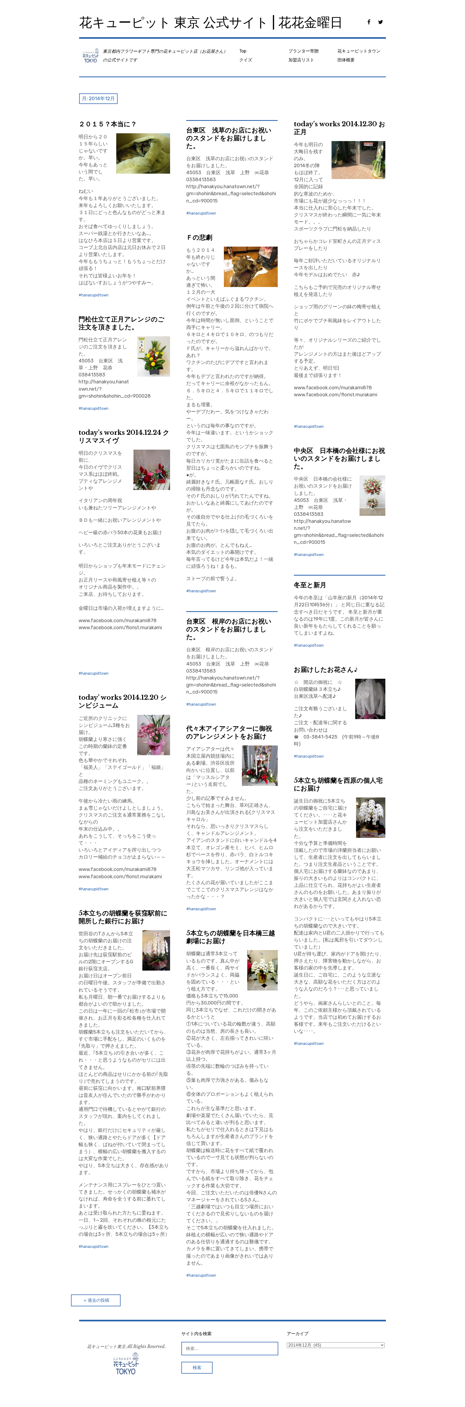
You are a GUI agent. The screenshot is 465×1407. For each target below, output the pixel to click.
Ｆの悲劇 (199, 237)
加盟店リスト (301, 59)
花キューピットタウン (359, 51)
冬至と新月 (310, 585)
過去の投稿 (98, 1300)
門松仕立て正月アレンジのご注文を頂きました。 (121, 323)
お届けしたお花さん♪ (326, 669)
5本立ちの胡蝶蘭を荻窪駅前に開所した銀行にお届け (123, 917)
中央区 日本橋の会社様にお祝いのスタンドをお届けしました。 (339, 458)
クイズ (245, 59)
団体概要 (346, 59)
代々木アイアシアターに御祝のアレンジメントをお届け (229, 732)
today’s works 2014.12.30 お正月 (339, 128)
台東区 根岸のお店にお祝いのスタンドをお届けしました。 (229, 629)
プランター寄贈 (303, 51)
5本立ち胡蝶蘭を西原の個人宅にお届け (338, 784)
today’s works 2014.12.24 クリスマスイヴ (124, 436)
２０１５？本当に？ (108, 124)
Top (242, 51)
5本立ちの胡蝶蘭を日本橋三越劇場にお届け (230, 937)
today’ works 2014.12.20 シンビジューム (123, 701)
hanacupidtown (94, 295)
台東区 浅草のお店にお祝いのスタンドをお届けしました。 (229, 138)
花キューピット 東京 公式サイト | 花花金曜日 (211, 22)
